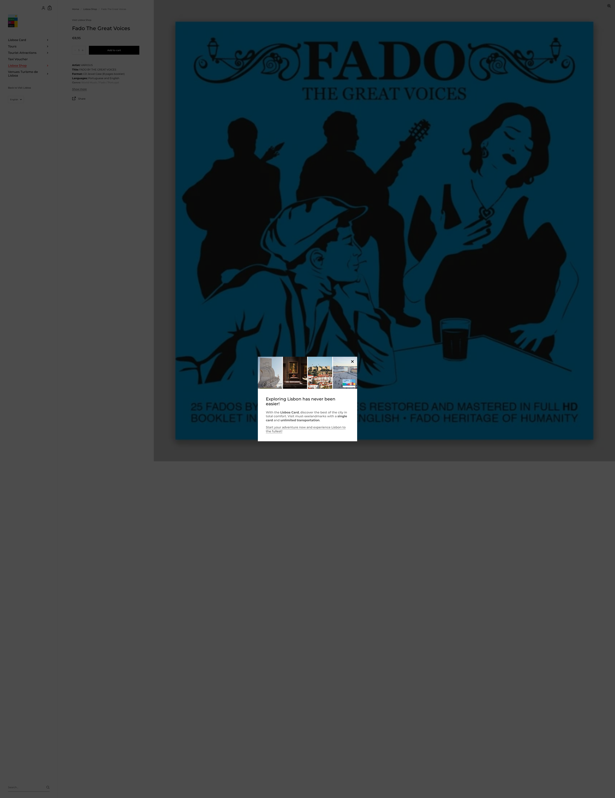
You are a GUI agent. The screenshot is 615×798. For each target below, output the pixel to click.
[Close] (352, 362)
